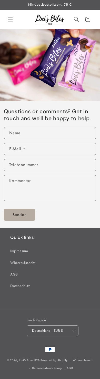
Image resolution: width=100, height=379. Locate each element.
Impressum (19, 250)
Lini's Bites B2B (29, 360)
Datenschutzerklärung (47, 368)
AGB (14, 274)
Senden (20, 214)
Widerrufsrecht (22, 262)
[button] (10, 19)
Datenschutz (20, 285)
